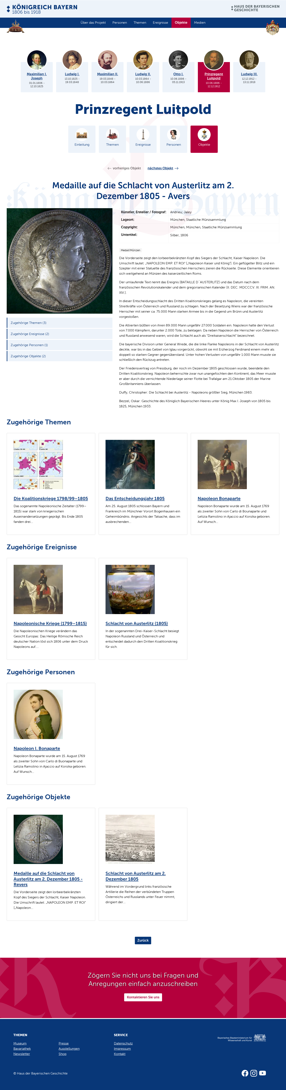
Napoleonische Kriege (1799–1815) (50, 623)
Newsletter (21, 1054)
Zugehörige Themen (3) (28, 323)
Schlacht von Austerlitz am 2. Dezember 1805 (136, 876)
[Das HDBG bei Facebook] (245, 1073)
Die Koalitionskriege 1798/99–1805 (51, 498)
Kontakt (119, 1054)
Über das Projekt (93, 22)
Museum (20, 1043)
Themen (140, 22)
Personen (119, 22)
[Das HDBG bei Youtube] (262, 1073)
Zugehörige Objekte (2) (28, 356)
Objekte (181, 23)
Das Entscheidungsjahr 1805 (135, 498)
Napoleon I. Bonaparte (37, 748)
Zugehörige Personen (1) (29, 345)
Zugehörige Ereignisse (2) (30, 334)
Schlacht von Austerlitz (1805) (137, 623)
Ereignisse (160, 22)
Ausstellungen (69, 1048)
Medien (199, 22)
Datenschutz (123, 1043)
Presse (64, 1043)
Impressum (122, 1048)
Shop (62, 1054)
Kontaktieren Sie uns (143, 997)
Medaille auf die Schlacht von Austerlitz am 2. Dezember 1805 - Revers (48, 879)
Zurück (143, 940)
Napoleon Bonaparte (219, 498)
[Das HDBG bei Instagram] (253, 1073)
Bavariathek (22, 1048)
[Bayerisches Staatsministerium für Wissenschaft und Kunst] (237, 1042)
